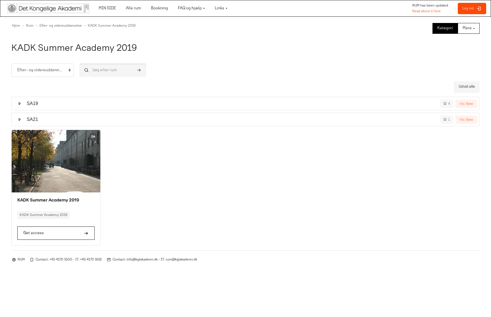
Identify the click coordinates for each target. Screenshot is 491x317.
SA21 (32, 119)
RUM (21, 259)
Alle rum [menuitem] (133, 8)
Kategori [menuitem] (445, 28)
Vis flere (466, 104)
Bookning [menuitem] (159, 8)
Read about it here (426, 11)
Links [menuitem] (219, 8)
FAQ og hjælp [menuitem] (190, 8)
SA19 (32, 103)
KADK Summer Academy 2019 (48, 200)
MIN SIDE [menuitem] (107, 8)
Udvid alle (467, 87)
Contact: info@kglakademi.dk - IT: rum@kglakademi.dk (155, 259)
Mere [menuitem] (467, 28)
